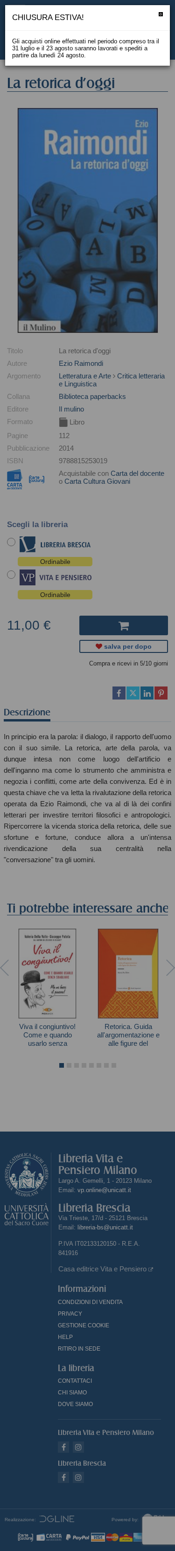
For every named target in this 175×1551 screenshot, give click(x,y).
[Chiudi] (161, 14)
